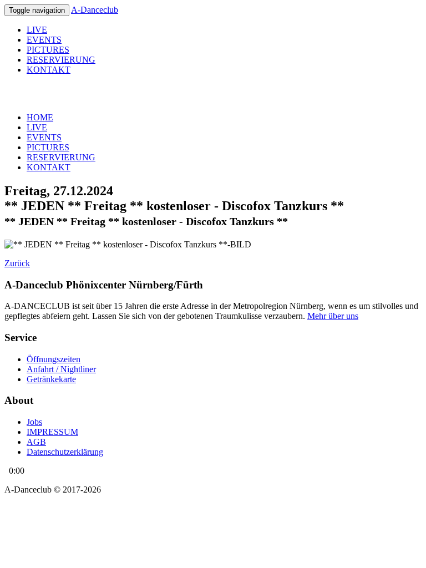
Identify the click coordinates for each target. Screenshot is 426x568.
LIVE (37, 29)
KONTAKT (48, 69)
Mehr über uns (332, 316)
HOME (40, 117)
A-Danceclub (94, 9)
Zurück (17, 263)
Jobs (34, 422)
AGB (36, 442)
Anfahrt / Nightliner (61, 369)
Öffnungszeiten (53, 359)
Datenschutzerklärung (65, 452)
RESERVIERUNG (61, 59)
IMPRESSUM (52, 432)
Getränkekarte (51, 379)
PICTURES (48, 49)
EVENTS (44, 39)
